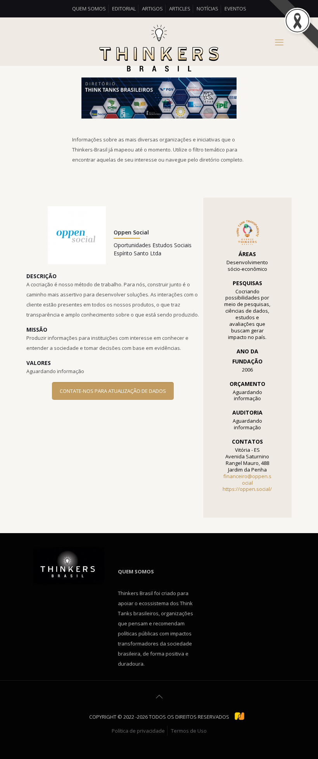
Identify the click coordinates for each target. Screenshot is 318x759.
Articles (179, 8)
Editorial (124, 8)
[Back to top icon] (159, 696)
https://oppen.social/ (247, 488)
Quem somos (89, 8)
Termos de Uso (189, 730)
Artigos (152, 8)
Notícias (207, 8)
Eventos (235, 8)
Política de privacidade (138, 730)
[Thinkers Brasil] (159, 49)
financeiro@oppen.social (247, 479)
